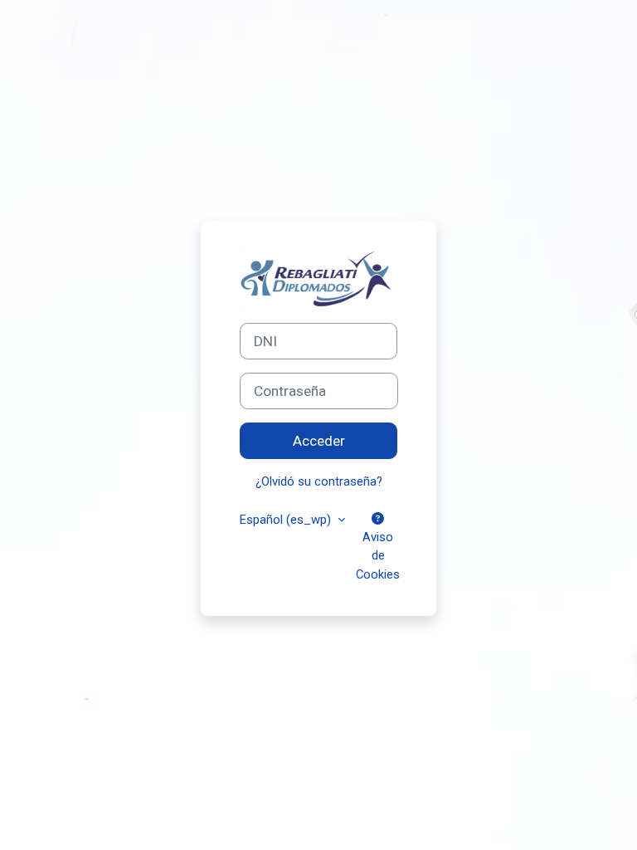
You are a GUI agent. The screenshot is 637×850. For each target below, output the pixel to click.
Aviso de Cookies (378, 555)
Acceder (319, 440)
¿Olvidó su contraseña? (318, 481)
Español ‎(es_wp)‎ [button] (287, 519)
